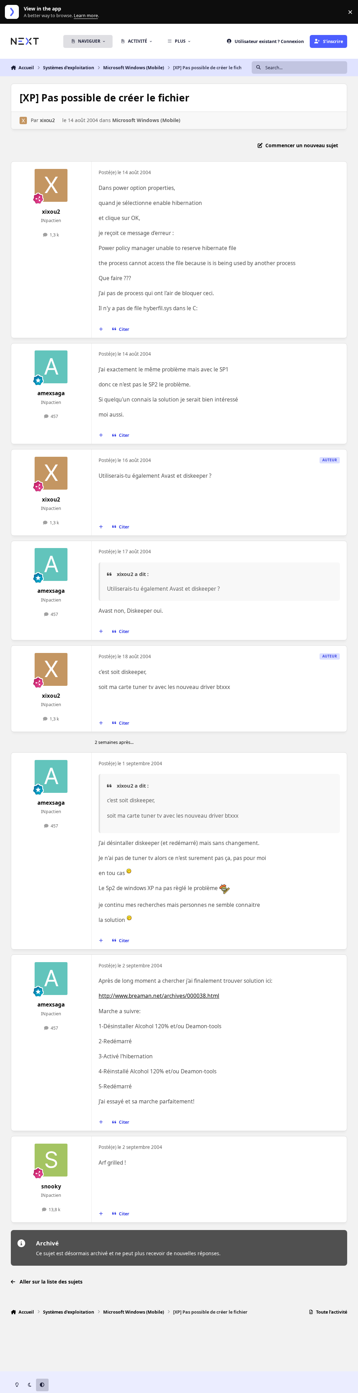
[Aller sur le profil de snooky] (51, 1160)
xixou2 (47, 120)
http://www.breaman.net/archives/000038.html (159, 996)
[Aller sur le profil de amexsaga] (51, 366)
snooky (51, 1186)
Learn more (13, 12)
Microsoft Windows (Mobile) (146, 120)
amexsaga (51, 393)
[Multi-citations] (100, 329)
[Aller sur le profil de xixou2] (23, 120)
